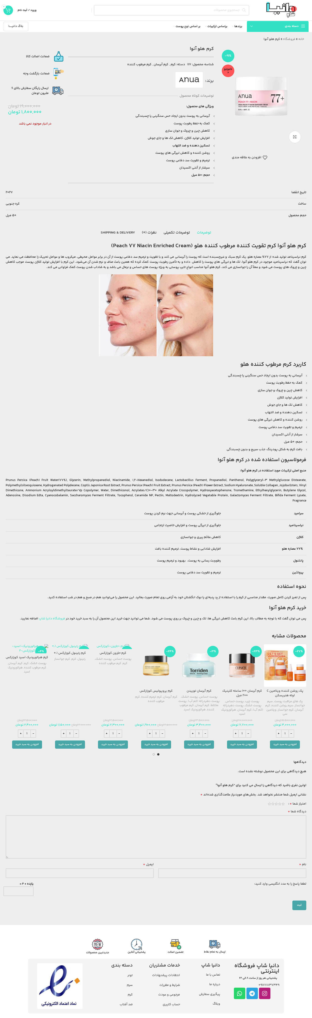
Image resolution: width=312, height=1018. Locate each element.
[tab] (204, 233)
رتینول (81, 659)
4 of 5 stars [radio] (273, 803)
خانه (301, 39)
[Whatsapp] (239, 993)
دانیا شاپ (210, 965)
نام (302, 864)
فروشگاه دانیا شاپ (52, 618)
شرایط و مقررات (169, 985)
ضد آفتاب (126, 1004)
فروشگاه (289, 39)
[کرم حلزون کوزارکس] (113, 646)
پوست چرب (252, 701)
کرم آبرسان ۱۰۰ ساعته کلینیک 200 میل (242, 693)
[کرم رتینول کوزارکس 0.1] (70, 646)
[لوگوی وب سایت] (281, 10)
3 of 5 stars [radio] (276, 803)
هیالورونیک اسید (233, 712)
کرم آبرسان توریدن (199, 690)
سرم (130, 985)
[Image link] (60, 986)
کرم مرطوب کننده (139, 64)
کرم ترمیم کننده (151, 697)
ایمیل (148, 864)
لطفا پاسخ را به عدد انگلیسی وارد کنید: (280, 883)
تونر (130, 975)
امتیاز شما (298, 804)
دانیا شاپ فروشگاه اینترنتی (256, 969)
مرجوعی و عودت (169, 994)
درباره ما (214, 984)
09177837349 (269, 985)
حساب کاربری (171, 1004)
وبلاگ (216, 1003)
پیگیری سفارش (209, 994)
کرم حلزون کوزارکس (113, 653)
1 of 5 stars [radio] (283, 803)
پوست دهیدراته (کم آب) (203, 701)
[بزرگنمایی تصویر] (295, 137)
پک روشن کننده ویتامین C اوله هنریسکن (285, 693)
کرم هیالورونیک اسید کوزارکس (27, 657)
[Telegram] (252, 993)
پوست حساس (234, 701)
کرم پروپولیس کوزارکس (156, 690)
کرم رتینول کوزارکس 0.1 (70, 653)
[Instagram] (264, 993)
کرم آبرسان (161, 64)
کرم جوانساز (285, 710)
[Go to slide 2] (154, 754)
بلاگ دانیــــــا (15, 26)
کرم (173, 64)
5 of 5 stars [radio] (269, 803)
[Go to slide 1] (158, 754)
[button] (285, 744)
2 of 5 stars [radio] (279, 803)
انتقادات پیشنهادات (166, 975)
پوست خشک (253, 705)
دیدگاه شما (297, 811)
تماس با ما (213, 974)
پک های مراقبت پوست (288, 701)
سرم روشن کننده (282, 705)
